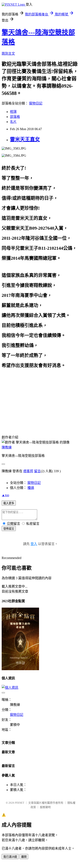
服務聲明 (45, 807)
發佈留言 (8, 528)
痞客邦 (28, 471)
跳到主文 (8, 53)
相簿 (13, 111)
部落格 (15, 116)
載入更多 (8, 503)
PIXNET (19, 802)
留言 (37, 471)
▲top (5, 495)
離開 (24, 856)
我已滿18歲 (10, 856)
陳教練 (7, 447)
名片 (13, 121)
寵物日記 (35, 103)
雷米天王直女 (25, 139)
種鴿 (30, 488)
